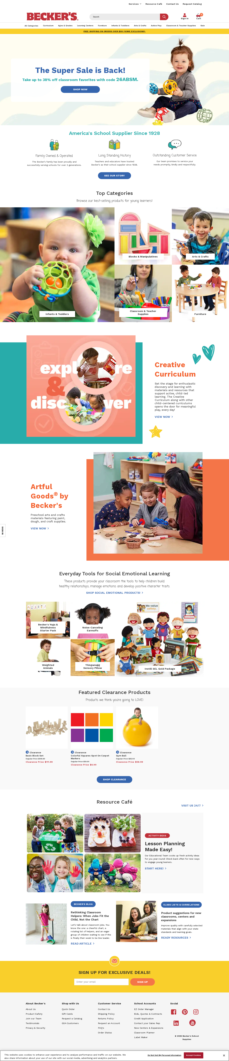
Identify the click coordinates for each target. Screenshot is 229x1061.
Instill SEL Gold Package (160, 668)
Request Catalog (192, 4)
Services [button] (134, 4)
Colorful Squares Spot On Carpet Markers (90, 757)
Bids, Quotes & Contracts (148, 1014)
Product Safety (34, 1014)
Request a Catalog (72, 1018)
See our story (114, 175)
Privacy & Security (35, 1028)
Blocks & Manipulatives (143, 256)
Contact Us (172, 4)
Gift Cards (67, 1014)
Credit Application (144, 1018)
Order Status (105, 1032)
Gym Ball (121, 755)
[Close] (224, 1055)
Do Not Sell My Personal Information (164, 1055)
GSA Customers (70, 1023)
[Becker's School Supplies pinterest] (185, 1013)
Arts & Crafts (200, 256)
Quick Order (68, 1009)
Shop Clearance (114, 779)
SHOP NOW (80, 89)
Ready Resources (174, 937)
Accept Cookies (193, 1055)
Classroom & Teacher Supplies (143, 313)
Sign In (184, 18)
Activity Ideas (157, 835)
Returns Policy (106, 1018)
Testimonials (32, 1023)
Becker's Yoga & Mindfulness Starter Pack (48, 627)
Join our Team (33, 1018)
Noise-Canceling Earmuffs (92, 629)
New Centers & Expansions (148, 1028)
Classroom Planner (144, 1032)
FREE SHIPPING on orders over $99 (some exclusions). (114, 31)
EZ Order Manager (144, 1009)
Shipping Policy (106, 1014)
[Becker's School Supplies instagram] (196, 1013)
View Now (162, 416)
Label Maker (141, 1037)
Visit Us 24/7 (191, 805)
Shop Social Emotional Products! (113, 592)
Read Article (81, 943)
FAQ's (101, 1028)
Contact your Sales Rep (147, 1023)
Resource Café (154, 4)
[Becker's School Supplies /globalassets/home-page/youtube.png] (193, 1025)
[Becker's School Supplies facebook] (174, 1013)
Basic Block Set (34, 755)
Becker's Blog (83, 904)
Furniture (200, 314)
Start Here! (154, 868)
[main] (114, 513)
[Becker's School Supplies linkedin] (177, 1024)
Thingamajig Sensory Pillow (92, 666)
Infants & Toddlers (57, 314)
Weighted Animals (48, 666)
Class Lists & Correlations (181, 904)
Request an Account (109, 1023)
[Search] (164, 17)
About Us (31, 1009)
